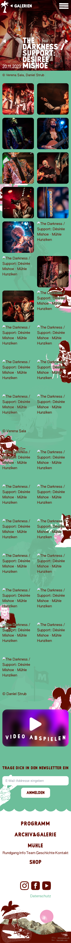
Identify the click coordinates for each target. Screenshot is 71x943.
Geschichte (45, 853)
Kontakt (61, 853)
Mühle (35, 845)
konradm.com (62, 940)
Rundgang (11, 853)
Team (31, 853)
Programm (35, 823)
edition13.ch (63, 938)
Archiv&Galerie (35, 834)
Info (22, 853)
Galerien (23, 6)
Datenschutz (40, 896)
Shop (35, 862)
